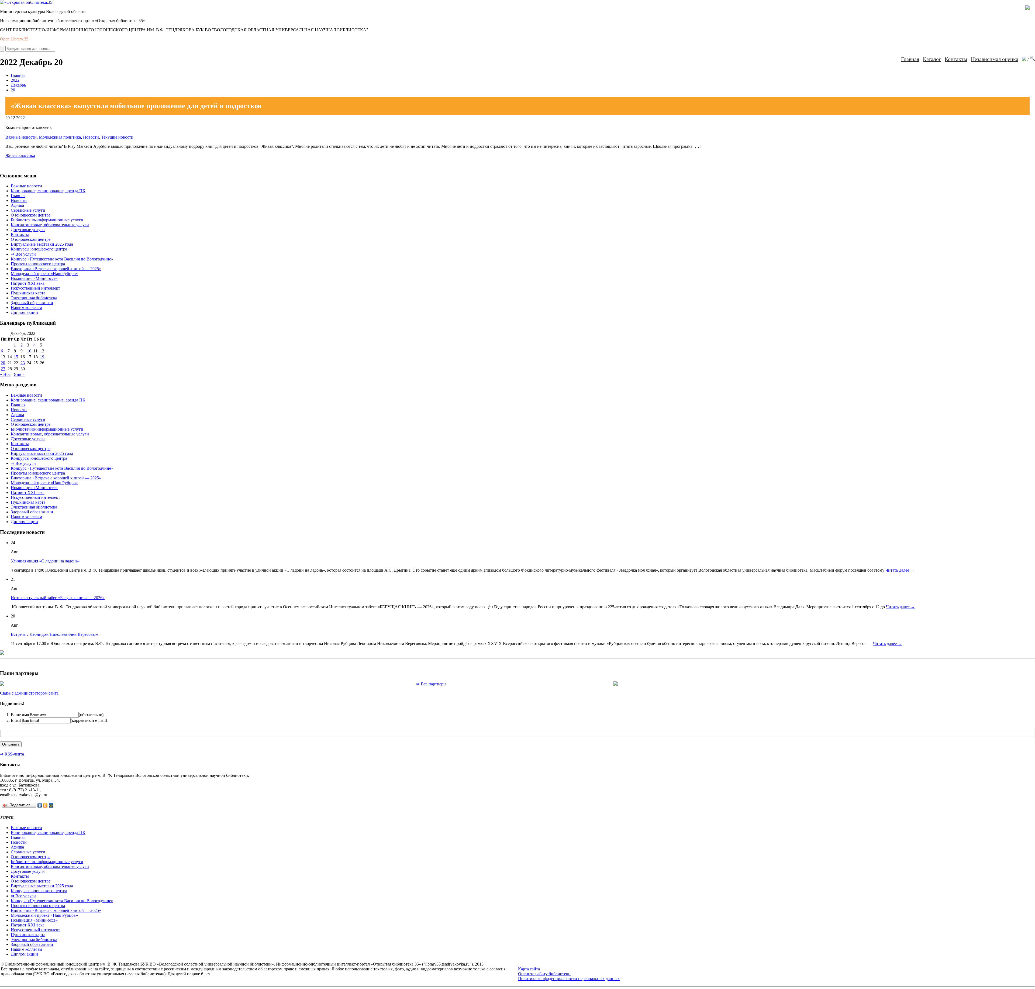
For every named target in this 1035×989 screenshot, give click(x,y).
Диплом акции (24, 312)
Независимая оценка (994, 59)
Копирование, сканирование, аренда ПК (48, 190)
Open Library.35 (14, 39)
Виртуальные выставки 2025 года (42, 244)
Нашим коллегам (26, 307)
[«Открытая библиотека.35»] (27, 2)
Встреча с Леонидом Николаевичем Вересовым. (55, 634)
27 (3, 368)
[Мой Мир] (51, 805)
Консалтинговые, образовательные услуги (50, 224)
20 (13, 90)
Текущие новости (117, 137)
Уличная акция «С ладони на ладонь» (45, 561)
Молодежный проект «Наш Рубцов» (44, 273)
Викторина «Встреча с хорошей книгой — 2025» (56, 268)
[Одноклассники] (45, 805)
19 (42, 357)
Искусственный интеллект (35, 288)
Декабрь (18, 85)
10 (29, 351)
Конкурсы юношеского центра (39, 249)
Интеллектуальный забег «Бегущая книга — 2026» (58, 597)
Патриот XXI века (27, 283)
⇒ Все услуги (23, 254)
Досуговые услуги (28, 229)
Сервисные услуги (28, 210)
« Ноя (5, 374)
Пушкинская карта (28, 293)
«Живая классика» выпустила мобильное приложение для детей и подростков (136, 106)
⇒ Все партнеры (431, 684)
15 (16, 357)
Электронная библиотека (34, 298)
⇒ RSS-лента (12, 754)
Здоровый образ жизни (32, 302)
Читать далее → (900, 570)
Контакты (956, 59)
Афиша (17, 205)
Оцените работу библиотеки (544, 973)
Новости (91, 137)
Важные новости (21, 137)
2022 (15, 80)
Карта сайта (529, 969)
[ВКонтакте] (40, 805)
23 (22, 362)
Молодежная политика (60, 137)
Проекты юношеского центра (38, 264)
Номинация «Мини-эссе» (34, 278)
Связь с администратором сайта (29, 693)
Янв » (19, 374)
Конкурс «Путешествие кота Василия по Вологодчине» (62, 259)
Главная (910, 59)
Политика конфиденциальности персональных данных (569, 978)
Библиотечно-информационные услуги (47, 220)
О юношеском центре (30, 215)
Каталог (932, 59)
